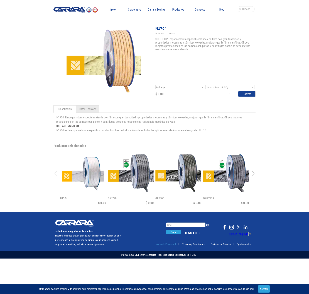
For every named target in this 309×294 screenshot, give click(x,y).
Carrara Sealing (156, 9)
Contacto (200, 9)
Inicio (113, 9)
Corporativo (134, 9)
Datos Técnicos (87, 109)
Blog (221, 9)
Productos (178, 9)
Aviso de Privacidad (166, 244)
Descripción (65, 109)
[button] (253, 173)
